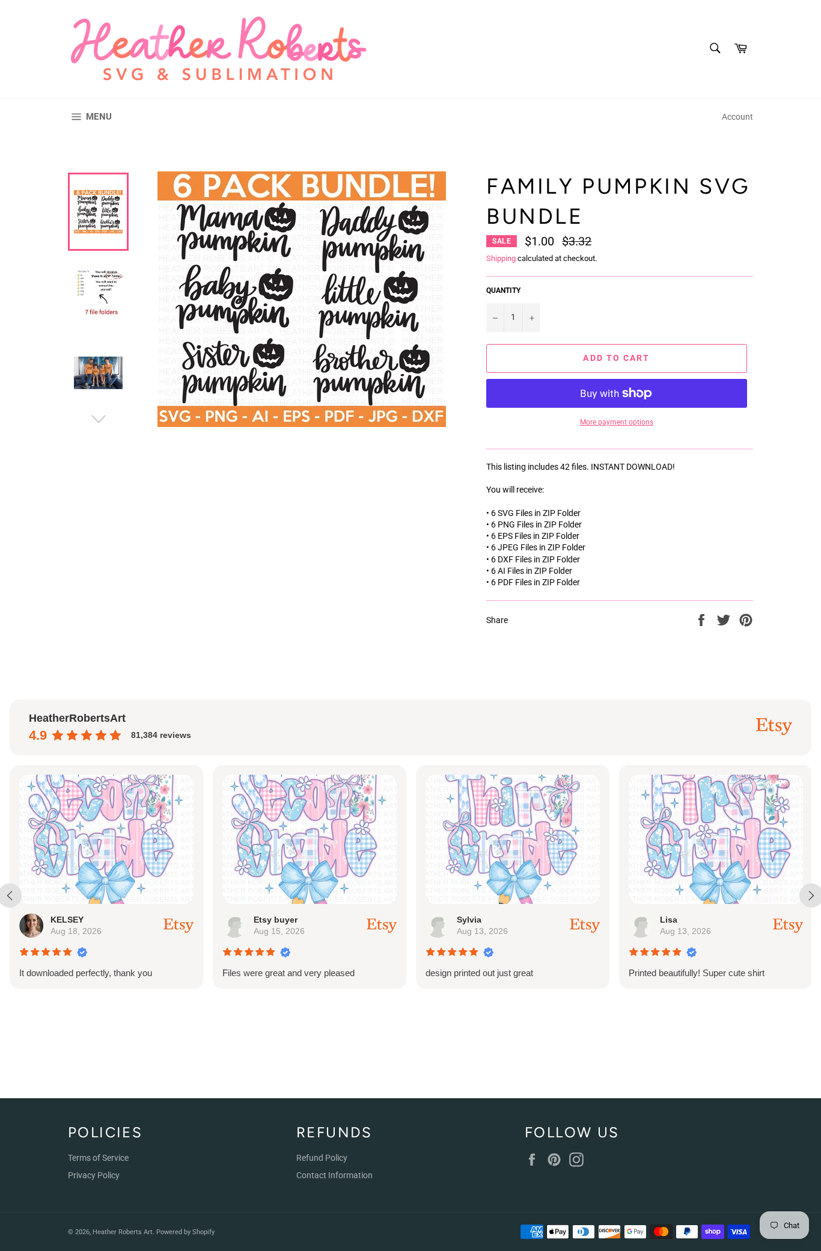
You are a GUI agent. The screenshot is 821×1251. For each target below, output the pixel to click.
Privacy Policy (94, 1175)
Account (737, 116)
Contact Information (334, 1175)
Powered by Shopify (185, 1232)
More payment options (616, 422)
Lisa (668, 919)
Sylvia (469, 919)
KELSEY (67, 919)
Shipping (501, 258)
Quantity (503, 290)
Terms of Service (98, 1158)
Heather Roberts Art (123, 1232)
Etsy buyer (276, 919)
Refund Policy (321, 1158)
